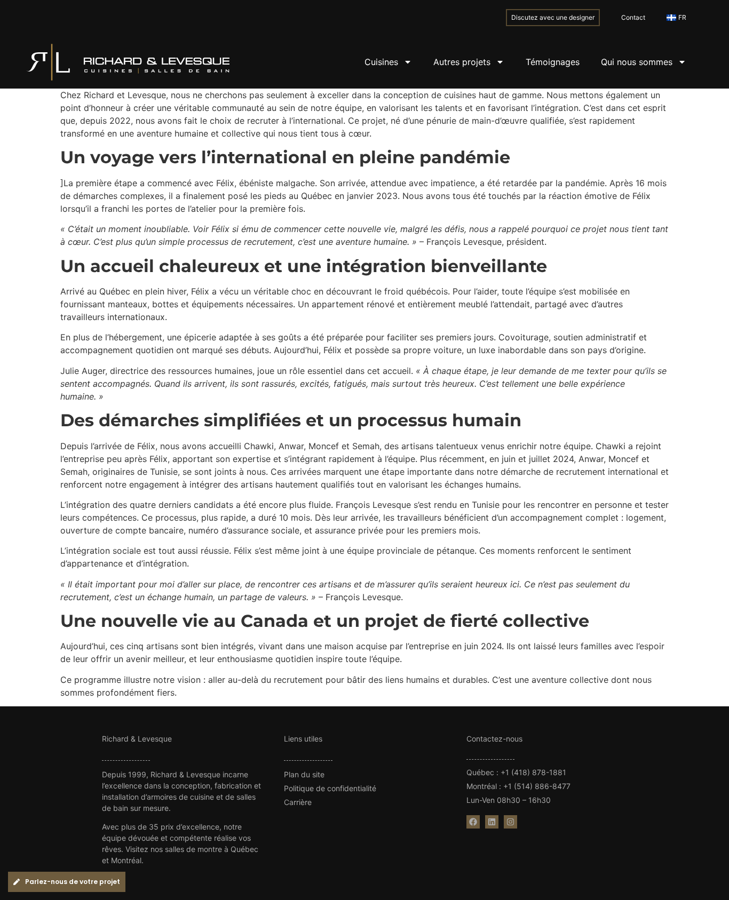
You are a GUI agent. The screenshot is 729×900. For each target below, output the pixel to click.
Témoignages (553, 62)
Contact (633, 17)
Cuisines (381, 62)
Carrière (298, 802)
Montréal (481, 786)
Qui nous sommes (636, 62)
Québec (480, 772)
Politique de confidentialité (330, 788)
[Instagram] (510, 822)
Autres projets (461, 62)
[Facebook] (473, 822)
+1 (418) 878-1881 (533, 772)
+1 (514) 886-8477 (536, 786)
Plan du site (304, 774)
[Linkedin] (491, 822)
